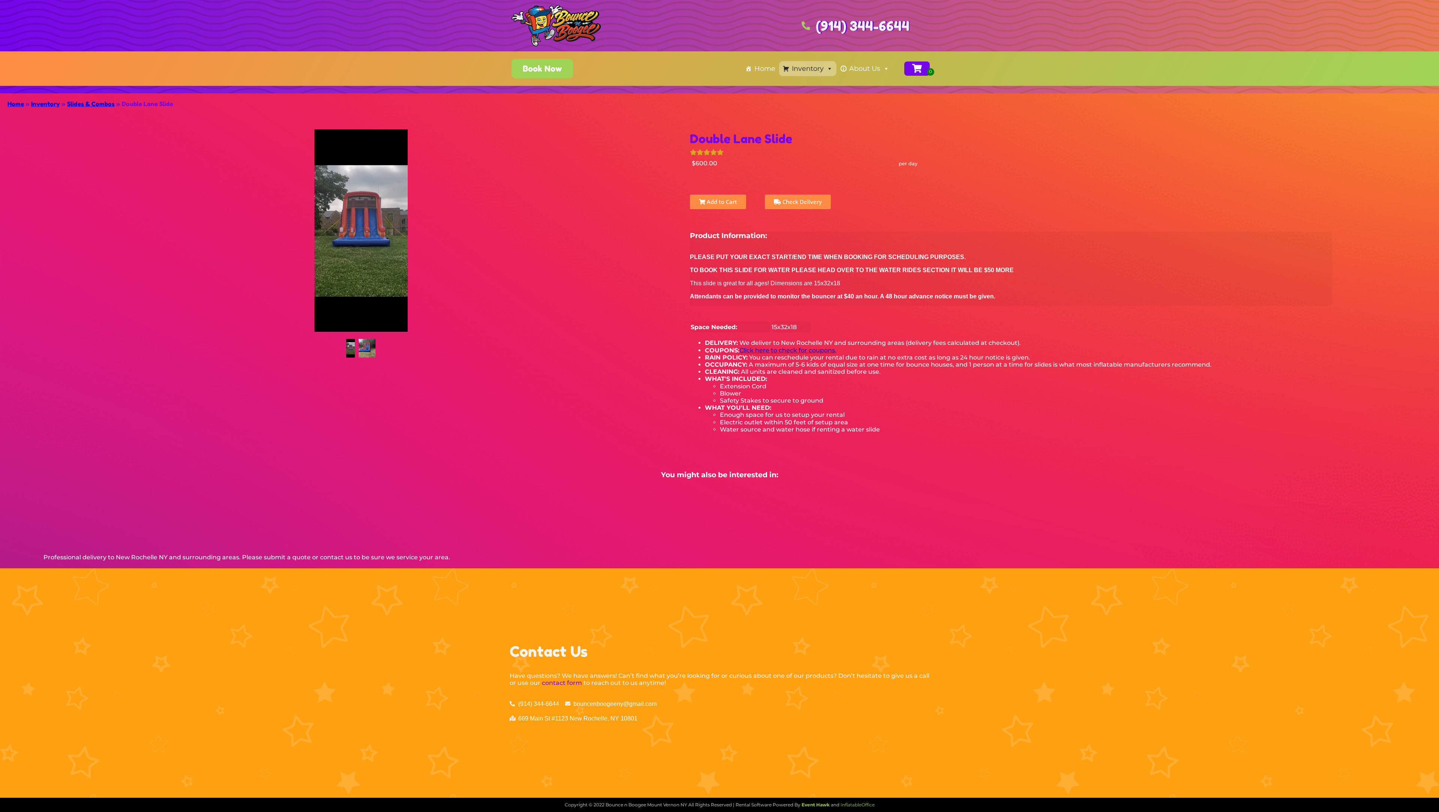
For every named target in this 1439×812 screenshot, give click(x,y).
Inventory (808, 68)
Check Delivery (801, 201)
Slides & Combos (91, 104)
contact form (562, 682)
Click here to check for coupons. (787, 350)
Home (764, 68)
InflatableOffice (858, 805)
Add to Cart (721, 201)
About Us (864, 68)
